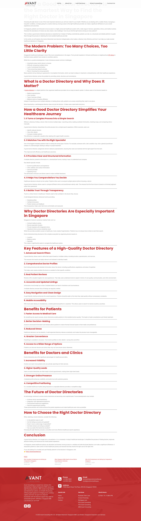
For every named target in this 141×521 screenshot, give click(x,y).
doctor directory (29, 90)
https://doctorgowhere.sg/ (33, 451)
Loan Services (80, 3)
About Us (68, 3)
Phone (65, 477)
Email (85, 477)
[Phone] (60, 479)
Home (59, 3)
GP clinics (111, 55)
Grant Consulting (96, 3)
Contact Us (111, 3)
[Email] (80, 479)
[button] (81, 3)
